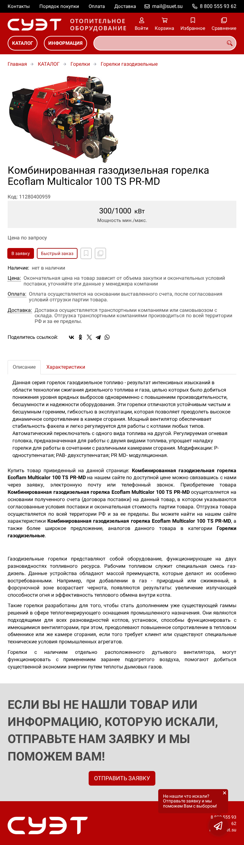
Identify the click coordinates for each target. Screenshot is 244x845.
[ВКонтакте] (71, 337)
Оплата (97, 6)
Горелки (80, 64)
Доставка (125, 6)
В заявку (20, 253)
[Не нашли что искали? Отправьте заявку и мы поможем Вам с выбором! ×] (218, 825)
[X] (89, 337)
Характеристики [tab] (65, 367)
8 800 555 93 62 (218, 6)
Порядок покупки (59, 6)
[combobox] (164, 43)
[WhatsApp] (107, 337)
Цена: (14, 278)
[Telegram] (98, 337)
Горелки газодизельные (129, 64)
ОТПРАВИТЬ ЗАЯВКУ (122, 778)
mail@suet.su (167, 6)
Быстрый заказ (57, 253)
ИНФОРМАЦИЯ (65, 43)
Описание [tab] (24, 367)
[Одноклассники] (80, 337)
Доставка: (20, 310)
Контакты (19, 6)
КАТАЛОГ (22, 43)
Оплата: (17, 294)
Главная (17, 64)
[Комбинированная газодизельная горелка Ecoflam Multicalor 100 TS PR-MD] (122, 119)
